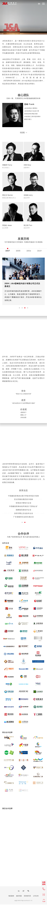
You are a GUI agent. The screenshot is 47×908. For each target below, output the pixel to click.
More (22, 132)
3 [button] (24, 307)
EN (39, 3)
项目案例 (11, 895)
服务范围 (19, 895)
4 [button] (27, 307)
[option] (7, 249)
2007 (7, 251)
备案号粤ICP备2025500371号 (23, 900)
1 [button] (19, 307)
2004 (29, 251)
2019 (39, 251)
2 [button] (22, 307)
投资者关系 (27, 895)
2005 (18, 251)
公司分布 (36, 895)
